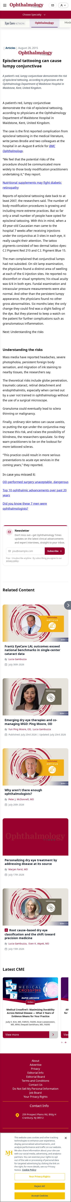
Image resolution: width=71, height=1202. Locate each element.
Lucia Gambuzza (17, 659)
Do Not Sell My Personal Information (35, 1089)
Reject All (39, 1186)
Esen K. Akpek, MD (39, 943)
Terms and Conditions (35, 1081)
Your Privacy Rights (36, 1097)
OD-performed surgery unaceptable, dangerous (35, 482)
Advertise (35, 1065)
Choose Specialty (32, 14)
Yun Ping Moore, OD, (19, 729)
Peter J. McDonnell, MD (21, 799)
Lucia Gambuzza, (17, 943)
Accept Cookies (39, 1195)
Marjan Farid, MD (18, 869)
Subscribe (52, 551)
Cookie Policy (29, 1169)
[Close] (65, 1138)
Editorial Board (35, 1077)
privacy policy (12, 560)
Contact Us (35, 1085)
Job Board (35, 1093)
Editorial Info (35, 1073)
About (35, 1061)
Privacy (35, 1069)
